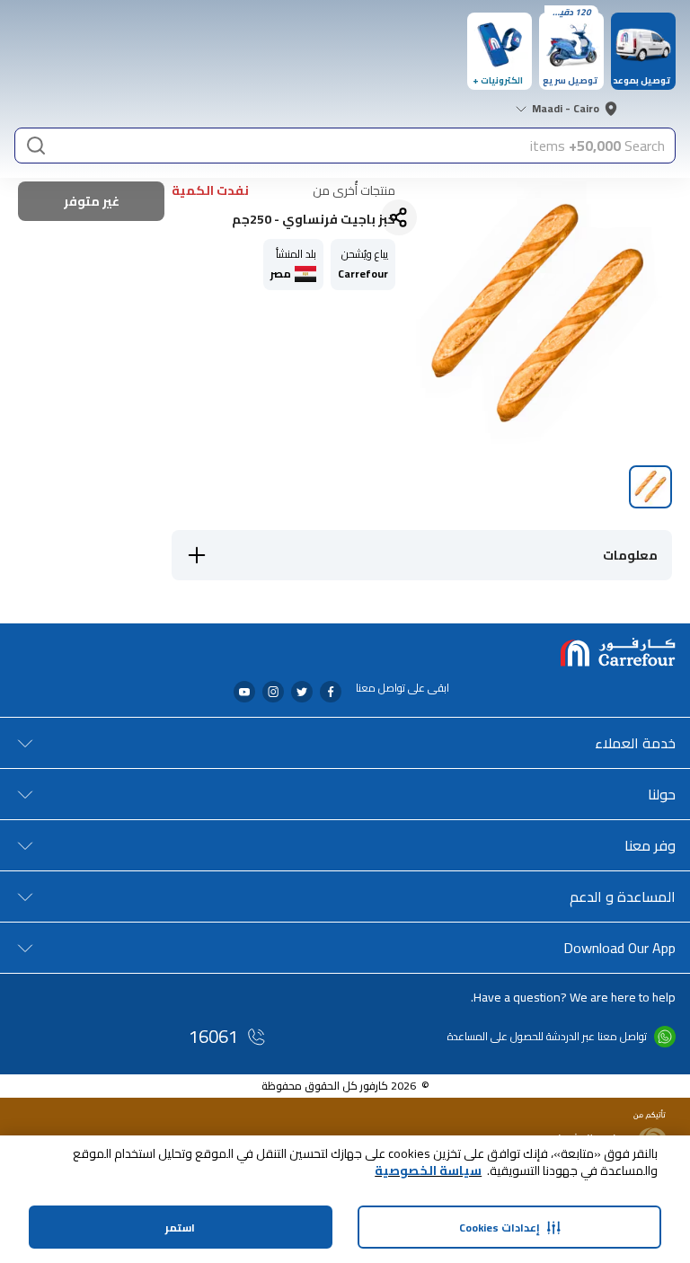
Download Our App (619, 947)
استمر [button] (180, 1227)
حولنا (662, 794)
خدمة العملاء (635, 742)
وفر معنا (650, 845)
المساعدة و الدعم (623, 896)
